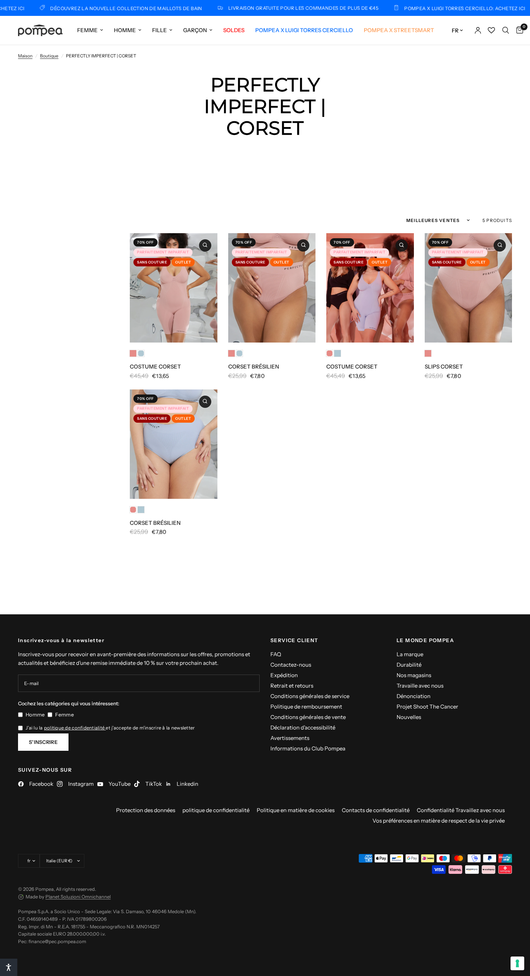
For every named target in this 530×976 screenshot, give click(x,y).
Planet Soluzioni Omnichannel (78, 896)
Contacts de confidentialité (376, 810)
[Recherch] (506, 30)
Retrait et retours (291, 685)
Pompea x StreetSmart (399, 30)
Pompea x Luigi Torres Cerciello (304, 30)
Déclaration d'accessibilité (302, 727)
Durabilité (409, 664)
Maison (25, 55)
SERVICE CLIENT (294, 640)
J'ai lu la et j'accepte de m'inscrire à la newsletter (110, 728)
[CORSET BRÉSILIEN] (272, 288)
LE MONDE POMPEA (425, 640)
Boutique (49, 55)
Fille (159, 30)
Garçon (195, 30)
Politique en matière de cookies (296, 810)
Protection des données (145, 810)
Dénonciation (413, 696)
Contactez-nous (290, 664)
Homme (125, 30)
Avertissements (289, 738)
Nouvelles (409, 717)
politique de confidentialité (75, 728)
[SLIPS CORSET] (468, 288)
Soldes (233, 30)
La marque (410, 654)
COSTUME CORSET (155, 366)
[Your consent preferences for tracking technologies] (517, 963)
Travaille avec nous (420, 685)
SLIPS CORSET (444, 366)
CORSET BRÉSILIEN (253, 366)
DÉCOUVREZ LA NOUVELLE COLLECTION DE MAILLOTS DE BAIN (103, 8)
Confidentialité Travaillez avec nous (461, 810)
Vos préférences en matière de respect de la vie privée (438, 820)
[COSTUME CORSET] (173, 288)
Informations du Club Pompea (307, 748)
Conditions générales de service (309, 696)
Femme (87, 30)
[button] (8, 967)
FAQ (275, 654)
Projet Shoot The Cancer (427, 706)
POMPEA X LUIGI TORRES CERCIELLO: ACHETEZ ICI (441, 8)
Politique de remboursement (306, 706)
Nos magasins (414, 675)
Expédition (284, 675)
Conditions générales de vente (308, 717)
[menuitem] (90, 30)
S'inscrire (43, 742)
